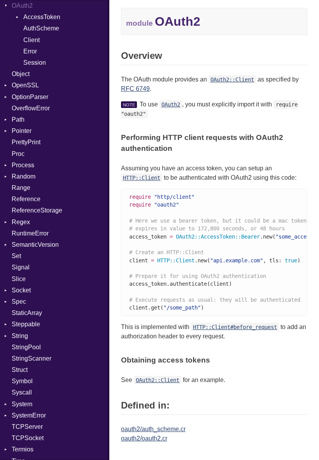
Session (34, 62)
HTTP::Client (141, 178)
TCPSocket (28, 438)
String (20, 336)
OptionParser (30, 97)
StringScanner (31, 358)
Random (23, 176)
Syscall (22, 392)
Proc (18, 153)
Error (30, 51)
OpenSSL (25, 85)
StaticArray (27, 313)
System (22, 404)
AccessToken (41, 17)
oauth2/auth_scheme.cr (153, 429)
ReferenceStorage (37, 210)
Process (23, 165)
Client (31, 40)
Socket (21, 290)
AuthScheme (41, 28)
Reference (26, 199)
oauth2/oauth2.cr (144, 438)
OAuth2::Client (232, 79)
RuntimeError (30, 233)
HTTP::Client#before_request (235, 327)
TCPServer (27, 426)
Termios (22, 449)
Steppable (26, 324)
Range (21, 187)
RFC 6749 (135, 88)
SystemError (29, 415)
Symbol (22, 381)
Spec (19, 301)
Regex (21, 222)
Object (21, 74)
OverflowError (31, 108)
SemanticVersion (35, 244)
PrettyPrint (26, 142)
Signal (21, 267)
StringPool (26, 347)
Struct (20, 369)
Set (16, 256)
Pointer (22, 130)
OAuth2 (22, 5)
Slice (19, 279)
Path (18, 119)
